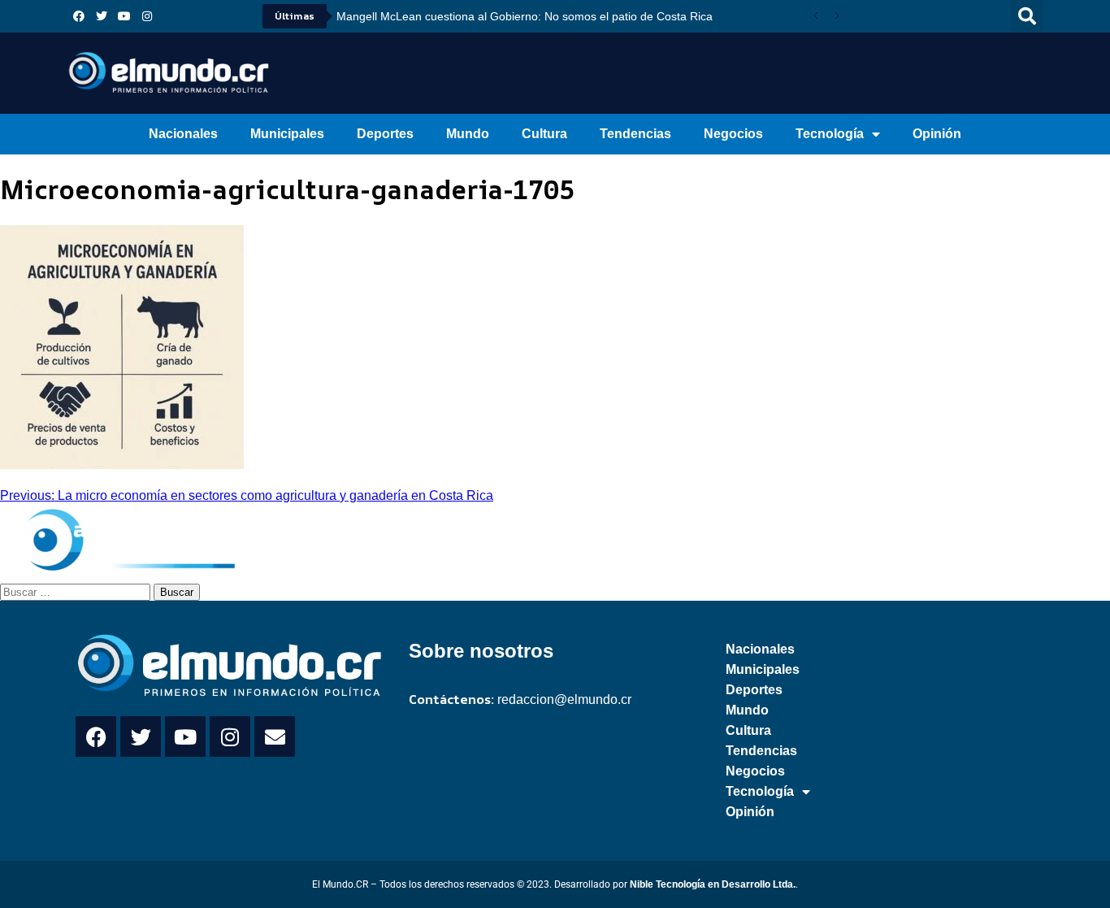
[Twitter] (101, 16)
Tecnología (830, 134)
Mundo (467, 134)
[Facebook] (78, 16)
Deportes (385, 134)
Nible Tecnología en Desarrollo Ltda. (713, 884)
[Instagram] (147, 16)
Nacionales (183, 134)
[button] (1027, 16)
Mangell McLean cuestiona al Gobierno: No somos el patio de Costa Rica (524, 16)
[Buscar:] (77, 591)
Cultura (544, 134)
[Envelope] (274, 736)
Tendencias (635, 134)
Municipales (287, 134)
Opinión (937, 134)
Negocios (733, 134)
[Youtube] (124, 16)
